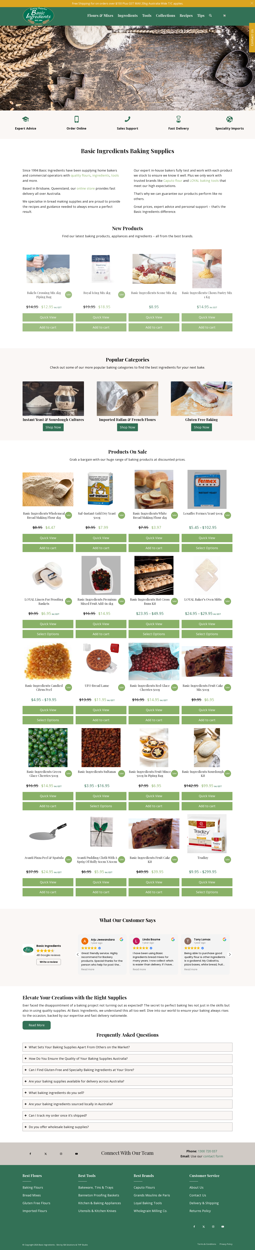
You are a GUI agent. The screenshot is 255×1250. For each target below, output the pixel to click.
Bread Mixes (32, 1195)
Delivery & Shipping (204, 1203)
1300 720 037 (207, 1151)
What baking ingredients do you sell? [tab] (56, 1093)
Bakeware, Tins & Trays (95, 1187)
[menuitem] (100, 15)
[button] (229, 954)
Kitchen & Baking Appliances (99, 1203)
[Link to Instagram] (61, 1154)
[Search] (210, 15)
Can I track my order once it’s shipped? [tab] (58, 1115)
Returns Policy (200, 1211)
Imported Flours (35, 1211)
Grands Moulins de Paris (152, 1195)
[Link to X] (45, 1154)
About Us (196, 1187)
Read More (37, 1025)
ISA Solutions (69, 1244)
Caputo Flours (144, 1187)
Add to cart (48, 327)
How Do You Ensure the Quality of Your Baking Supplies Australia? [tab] (78, 1058)
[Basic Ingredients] (70, 15)
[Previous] (3, 64)
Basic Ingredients (47, 1244)
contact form (213, 1156)
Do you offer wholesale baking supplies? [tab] (59, 1127)
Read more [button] (87, 969)
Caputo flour (172, 180)
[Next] (252, 64)
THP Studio (83, 1244)
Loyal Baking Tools (148, 1203)
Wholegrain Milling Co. (150, 1211)
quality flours (81, 175)
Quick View (48, 317)
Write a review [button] (49, 962)
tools (115, 175)
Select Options (207, 548)
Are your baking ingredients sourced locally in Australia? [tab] (71, 1104)
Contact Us (197, 1195)
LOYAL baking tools (204, 180)
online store (86, 188)
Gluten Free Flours (36, 1203)
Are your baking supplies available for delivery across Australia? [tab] (76, 1081)
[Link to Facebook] (30, 1154)
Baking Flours (33, 1187)
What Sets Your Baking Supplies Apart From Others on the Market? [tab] (79, 1047)
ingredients (100, 175)
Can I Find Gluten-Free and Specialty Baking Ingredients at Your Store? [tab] (81, 1070)
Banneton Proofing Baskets (98, 1195)
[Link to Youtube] (76, 1154)
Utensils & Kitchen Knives (97, 1211)
